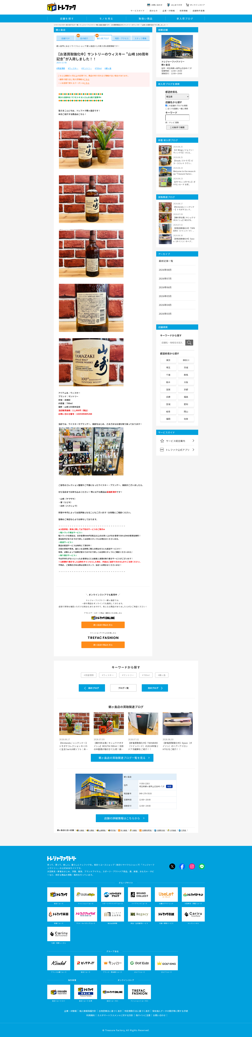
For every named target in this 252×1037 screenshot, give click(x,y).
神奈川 (186, 360)
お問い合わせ (159, 1015)
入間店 (91, 830)
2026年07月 (165, 278)
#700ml (98, 68)
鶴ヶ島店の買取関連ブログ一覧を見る (122, 758)
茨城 (186, 367)
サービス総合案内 (175, 441)
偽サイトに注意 (143, 1015)
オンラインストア (197, 5)
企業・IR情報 (168, 10)
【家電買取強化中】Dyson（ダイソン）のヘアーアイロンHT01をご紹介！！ (177, 746)
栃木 (168, 382)
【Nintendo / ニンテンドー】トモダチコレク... (183, 208)
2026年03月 (165, 313)
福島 (186, 396)
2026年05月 (165, 296)
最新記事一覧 (166, 261)
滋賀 (168, 389)
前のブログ (93, 687)
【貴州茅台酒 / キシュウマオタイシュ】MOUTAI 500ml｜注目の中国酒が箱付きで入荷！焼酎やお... (109, 746)
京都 (186, 389)
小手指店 (173, 830)
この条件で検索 (177, 127)
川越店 (81, 830)
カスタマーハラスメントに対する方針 (115, 1015)
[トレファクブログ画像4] (91, 331)
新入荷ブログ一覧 (72, 25)
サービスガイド (138, 10)
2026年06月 (165, 287)
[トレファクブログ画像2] (91, 223)
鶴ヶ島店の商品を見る (103, 625)
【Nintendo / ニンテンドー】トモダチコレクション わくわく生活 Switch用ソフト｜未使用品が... (73, 746)
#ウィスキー (73, 68)
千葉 (168, 374)
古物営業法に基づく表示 (110, 1010)
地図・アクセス (122, 38)
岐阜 (168, 411)
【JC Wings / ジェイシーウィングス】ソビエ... (183, 151)
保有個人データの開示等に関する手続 (170, 1010)
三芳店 (183, 830)
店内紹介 (84, 38)
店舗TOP (65, 38)
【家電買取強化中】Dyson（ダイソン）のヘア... (184, 240)
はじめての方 (176, 5)
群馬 (186, 374)
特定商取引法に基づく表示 (137, 1010)
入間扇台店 (161, 830)
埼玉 (168, 367)
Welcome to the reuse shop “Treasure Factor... (184, 172)
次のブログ (153, 687)
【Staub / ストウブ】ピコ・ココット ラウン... (183, 162)
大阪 (186, 382)
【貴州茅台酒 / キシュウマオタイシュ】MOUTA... (184, 218)
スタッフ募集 (140, 38)
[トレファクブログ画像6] (91, 475)
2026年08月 (165, 269)
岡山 (186, 411)
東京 (168, 360)
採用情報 (184, 10)
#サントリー (87, 68)
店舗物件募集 (199, 10)
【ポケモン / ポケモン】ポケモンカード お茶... (184, 183)
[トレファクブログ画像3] (91, 277)
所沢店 (113, 830)
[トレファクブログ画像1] (91, 168)
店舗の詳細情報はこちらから (122, 818)
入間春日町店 (147, 830)
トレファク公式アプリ (178, 449)
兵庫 (168, 396)
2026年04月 (165, 304)
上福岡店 (102, 830)
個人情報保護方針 (87, 1010)
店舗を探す (67, 18)
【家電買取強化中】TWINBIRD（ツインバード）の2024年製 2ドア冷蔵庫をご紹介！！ (143, 746)
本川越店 (124, 830)
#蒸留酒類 (60, 68)
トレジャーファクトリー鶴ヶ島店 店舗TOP (94, 25)
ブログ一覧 (123, 687)
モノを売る (106, 18)
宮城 (168, 404)
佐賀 (186, 418)
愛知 (186, 404)
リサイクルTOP (59, 25)
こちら (87, 79)
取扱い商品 (146, 18)
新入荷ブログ (185, 18)
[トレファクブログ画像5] (91, 386)
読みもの (154, 10)
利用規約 (90, 1015)
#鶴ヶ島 (108, 68)
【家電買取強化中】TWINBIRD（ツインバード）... (184, 229)
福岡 (168, 418)
